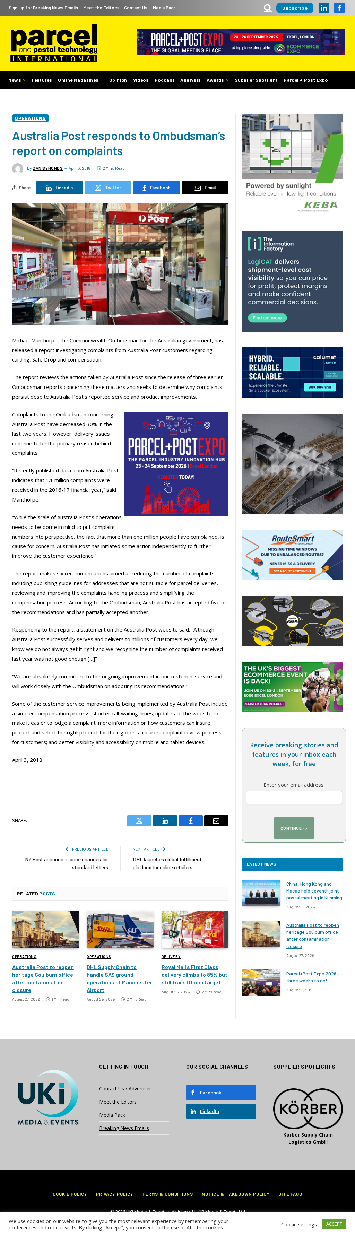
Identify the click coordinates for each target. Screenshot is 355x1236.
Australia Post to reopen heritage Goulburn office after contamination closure (43, 978)
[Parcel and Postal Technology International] (53, 43)
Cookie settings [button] (299, 1224)
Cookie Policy (70, 1194)
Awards (215, 80)
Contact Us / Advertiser (125, 1088)
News (14, 80)
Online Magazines (78, 80)
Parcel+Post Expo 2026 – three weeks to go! (313, 976)
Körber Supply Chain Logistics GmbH (308, 1138)
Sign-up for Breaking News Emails (43, 7)
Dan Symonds (48, 168)
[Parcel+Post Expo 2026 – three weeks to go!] (261, 982)
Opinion (118, 80)
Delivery (171, 956)
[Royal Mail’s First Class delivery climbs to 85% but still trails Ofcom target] (195, 929)
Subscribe (295, 8)
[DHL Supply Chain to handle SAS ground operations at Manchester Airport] (120, 929)
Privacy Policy (114, 1194)
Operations (30, 118)
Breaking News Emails (124, 1128)
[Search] (267, 8)
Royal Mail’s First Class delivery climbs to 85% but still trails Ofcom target (194, 974)
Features (42, 80)
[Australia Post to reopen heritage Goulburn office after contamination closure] (45, 929)
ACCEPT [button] (334, 1224)
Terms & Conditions (167, 1194)
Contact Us (135, 7)
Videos (141, 80)
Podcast (165, 80)
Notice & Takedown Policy (236, 1194)
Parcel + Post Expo (306, 80)
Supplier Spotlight (256, 80)
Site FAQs (290, 1194)
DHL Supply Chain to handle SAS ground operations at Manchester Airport (119, 978)
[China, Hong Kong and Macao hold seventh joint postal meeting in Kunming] (261, 893)
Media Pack (164, 7)
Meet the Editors (101, 7)
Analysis (190, 80)
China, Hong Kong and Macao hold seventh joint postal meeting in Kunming (314, 890)
